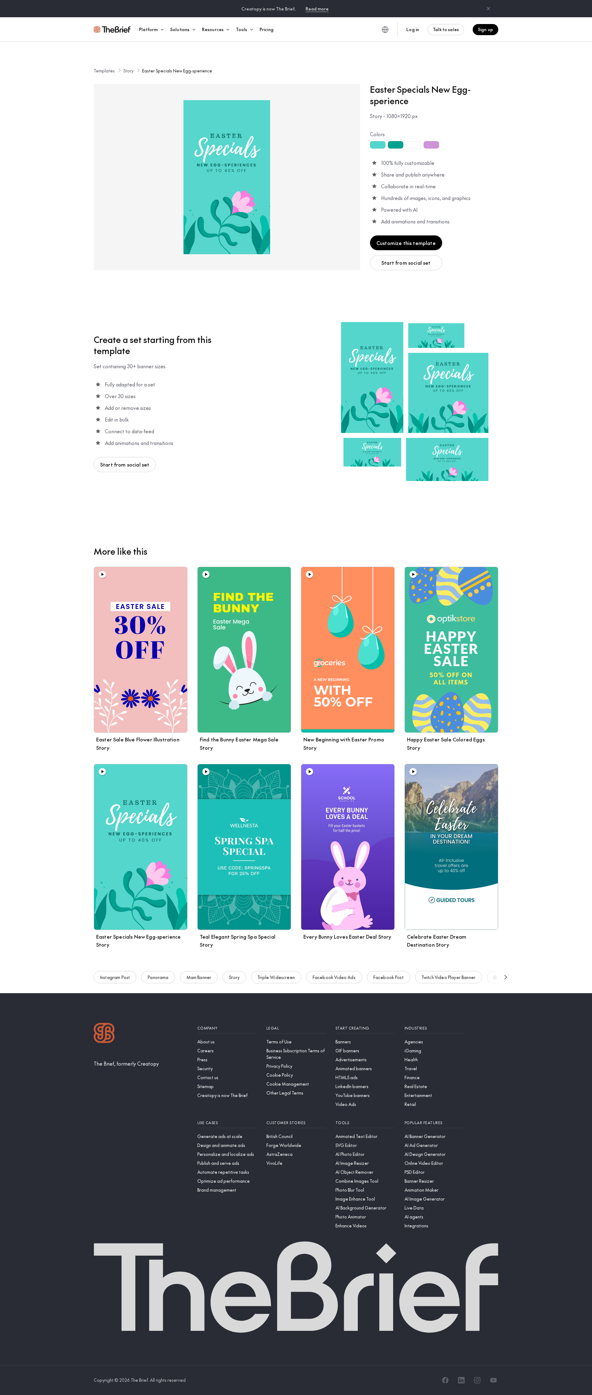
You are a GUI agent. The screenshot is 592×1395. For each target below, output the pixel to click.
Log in (412, 29)
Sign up (485, 29)
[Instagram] (477, 1380)
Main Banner (199, 977)
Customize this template (406, 242)
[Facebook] (445, 1380)
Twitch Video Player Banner (448, 977)
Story (128, 70)
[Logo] (104, 1034)
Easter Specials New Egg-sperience (177, 70)
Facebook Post (388, 977)
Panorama (158, 977)
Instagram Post (115, 977)
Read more (317, 9)
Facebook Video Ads (334, 977)
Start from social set (405, 262)
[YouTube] (493, 1380)
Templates (104, 70)
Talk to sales (446, 29)
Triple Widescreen (276, 977)
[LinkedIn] (461, 1380)
